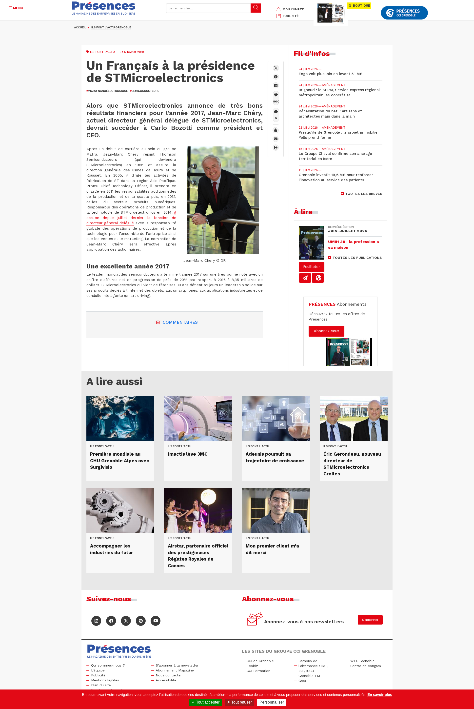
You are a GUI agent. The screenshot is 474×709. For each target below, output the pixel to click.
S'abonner (370, 620)
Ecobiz (252, 666)
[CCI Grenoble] (404, 13)
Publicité (98, 675)
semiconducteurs (144, 90)
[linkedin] (276, 85)
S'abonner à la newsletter (177, 665)
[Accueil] (104, 8)
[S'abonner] (255, 619)
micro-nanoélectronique (107, 90)
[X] (276, 68)
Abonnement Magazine (175, 670)
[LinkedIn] (96, 621)
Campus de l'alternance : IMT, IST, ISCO (313, 666)
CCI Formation (258, 671)
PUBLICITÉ (291, 16)
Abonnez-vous (326, 331)
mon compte (293, 9)
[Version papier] (305, 278)
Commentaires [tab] (180, 322)
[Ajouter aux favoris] (276, 130)
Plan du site (101, 685)
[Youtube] (155, 621)
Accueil (80, 27)
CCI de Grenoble (260, 661)
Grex (302, 681)
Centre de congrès (365, 666)
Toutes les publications (357, 258)
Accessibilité (166, 680)
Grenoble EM (309, 676)
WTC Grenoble (362, 661)
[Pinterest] (141, 621)
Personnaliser (271, 702)
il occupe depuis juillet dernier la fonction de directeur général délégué (131, 217)
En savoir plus (379, 694)
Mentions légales (105, 680)
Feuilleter (311, 266)
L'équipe (98, 670)
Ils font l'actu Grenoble (111, 27)
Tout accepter (207, 702)
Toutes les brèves (363, 194)
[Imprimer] (276, 147)
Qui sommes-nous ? (108, 665)
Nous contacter (169, 675)
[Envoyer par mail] (276, 139)
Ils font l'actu (102, 52)
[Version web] (318, 278)
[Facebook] (276, 77)
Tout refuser (241, 702)
